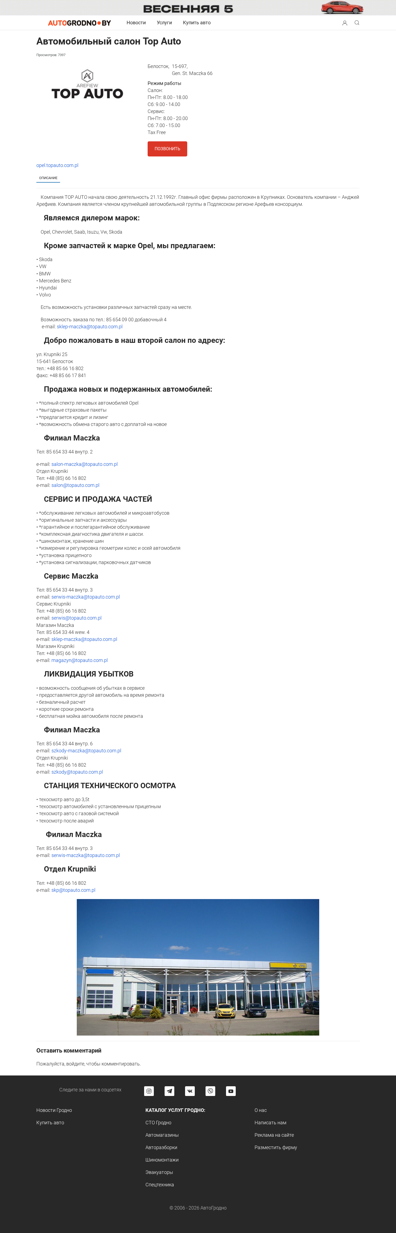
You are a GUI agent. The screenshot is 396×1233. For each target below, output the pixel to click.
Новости (136, 22)
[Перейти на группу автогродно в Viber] (210, 1091)
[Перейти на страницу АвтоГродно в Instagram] (149, 1091)
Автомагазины (162, 1135)
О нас (261, 1110)
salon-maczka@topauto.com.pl (84, 464)
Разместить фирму (276, 1147)
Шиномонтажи (162, 1160)
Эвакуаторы (159, 1172)
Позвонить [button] (167, 148)
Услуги (164, 22)
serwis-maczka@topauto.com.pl (85, 597)
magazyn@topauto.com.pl (79, 660)
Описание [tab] (48, 178)
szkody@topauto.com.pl (77, 772)
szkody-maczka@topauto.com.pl (86, 750)
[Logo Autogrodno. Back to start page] (79, 22)
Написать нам (270, 1122)
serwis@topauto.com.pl (76, 618)
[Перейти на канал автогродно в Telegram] (169, 1091)
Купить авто (197, 22)
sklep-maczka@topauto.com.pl (90, 326)
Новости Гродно (54, 1110)
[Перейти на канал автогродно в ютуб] (231, 1091)
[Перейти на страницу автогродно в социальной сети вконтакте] (190, 1091)
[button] (344, 22)
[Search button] (344, 22)
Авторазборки (161, 1147)
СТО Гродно (158, 1122)
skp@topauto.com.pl (73, 890)
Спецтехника (159, 1184)
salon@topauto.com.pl (75, 485)
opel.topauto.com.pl (57, 165)
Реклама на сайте (274, 1135)
